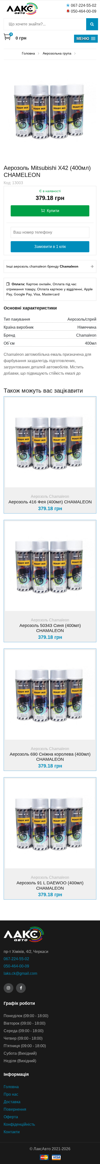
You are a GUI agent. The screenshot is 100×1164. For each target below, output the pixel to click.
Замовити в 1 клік (50, 247)
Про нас (11, 1094)
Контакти (12, 1132)
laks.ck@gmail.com (20, 973)
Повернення (15, 1109)
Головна (11, 1087)
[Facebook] (21, 988)
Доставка (12, 1102)
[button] (86, 39)
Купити (52, 211)
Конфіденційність (19, 1124)
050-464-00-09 (83, 11)
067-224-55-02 (83, 5)
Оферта (11, 1117)
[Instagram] (8, 988)
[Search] (92, 24)
